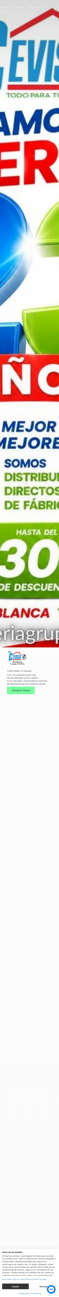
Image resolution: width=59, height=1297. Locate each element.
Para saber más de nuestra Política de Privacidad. (24, 1279)
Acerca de (18, 7)
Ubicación (33, 7)
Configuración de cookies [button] (29, 1293)
